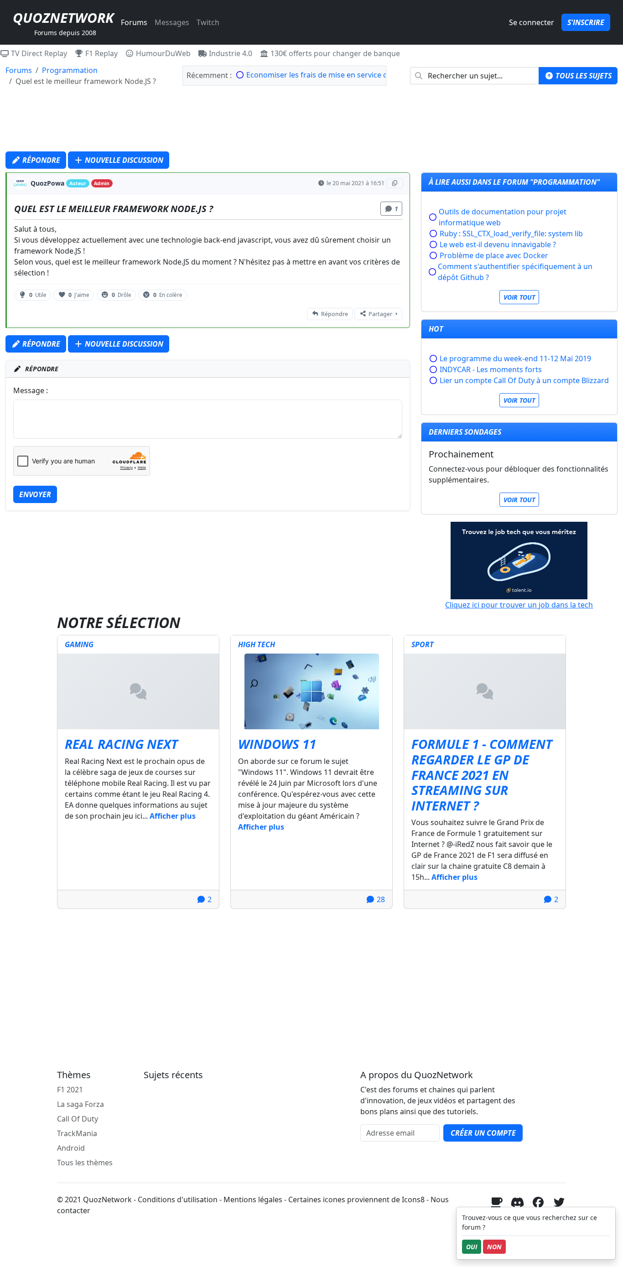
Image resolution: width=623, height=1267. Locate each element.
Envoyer (35, 494)
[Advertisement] (311, 121)
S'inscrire (585, 22)
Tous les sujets (583, 76)
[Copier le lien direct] (394, 183)
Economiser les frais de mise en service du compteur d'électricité (358, 75)
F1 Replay (100, 53)
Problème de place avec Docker (494, 255)
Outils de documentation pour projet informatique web (502, 217)
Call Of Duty (77, 1119)
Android (71, 1148)
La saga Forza (80, 1104)
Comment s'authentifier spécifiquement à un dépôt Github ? (515, 271)
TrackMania (77, 1133)
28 (380, 899)
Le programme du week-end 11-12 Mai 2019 (515, 358)
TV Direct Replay (38, 53)
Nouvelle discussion (123, 160)
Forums (134, 22)
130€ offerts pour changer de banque (334, 53)
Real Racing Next (121, 744)
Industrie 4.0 (229, 53)
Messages (172, 22)
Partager (380, 314)
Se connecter (531, 22)
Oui (471, 1246)
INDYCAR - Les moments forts (491, 369)
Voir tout (519, 297)
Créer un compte (483, 1133)
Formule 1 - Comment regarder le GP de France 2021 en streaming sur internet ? (481, 774)
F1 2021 (70, 1090)
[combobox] (474, 75)
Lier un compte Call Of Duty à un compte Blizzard (524, 380)
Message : (30, 390)
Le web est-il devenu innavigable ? (498, 244)
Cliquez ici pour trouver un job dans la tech (519, 605)
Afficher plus (173, 816)
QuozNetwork (63, 17)
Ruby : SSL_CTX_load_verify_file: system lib (511, 233)
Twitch (208, 22)
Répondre (40, 160)
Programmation (70, 70)
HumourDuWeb (162, 53)
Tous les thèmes (85, 1163)
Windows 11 (277, 744)
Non (494, 1246)
